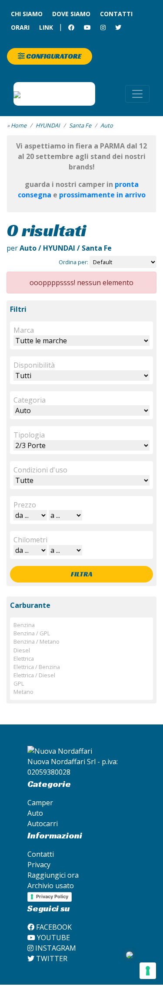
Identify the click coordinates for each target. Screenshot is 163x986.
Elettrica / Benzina (36, 667)
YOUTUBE (52, 937)
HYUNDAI (48, 125)
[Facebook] (71, 27)
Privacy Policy (52, 896)
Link (46, 27)
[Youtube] (87, 27)
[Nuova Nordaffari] (54, 94)
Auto (106, 125)
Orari (20, 27)
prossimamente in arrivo (102, 195)
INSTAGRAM (54, 948)
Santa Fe (80, 125)
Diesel (21, 650)
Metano (23, 692)
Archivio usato (50, 885)
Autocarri (42, 823)
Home (19, 125)
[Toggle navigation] (137, 94)
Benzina (24, 625)
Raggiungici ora (53, 875)
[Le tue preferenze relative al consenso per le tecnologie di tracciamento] (148, 970)
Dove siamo (71, 14)
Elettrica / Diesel (34, 675)
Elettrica (23, 658)
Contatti (116, 14)
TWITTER (50, 958)
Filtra (82, 574)
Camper (40, 802)
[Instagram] (103, 27)
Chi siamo (27, 14)
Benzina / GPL (31, 633)
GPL (18, 683)
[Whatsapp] (129, 954)
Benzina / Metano (36, 641)
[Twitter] (118, 27)
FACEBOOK (53, 927)
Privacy (38, 864)
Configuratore (53, 56)
